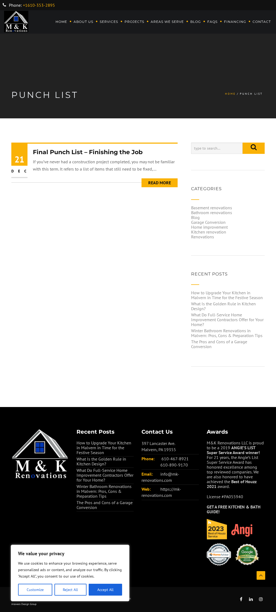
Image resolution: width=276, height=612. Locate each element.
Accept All (105, 589)
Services (109, 22)
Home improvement (209, 227)
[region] (70, 573)
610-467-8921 (175, 458)
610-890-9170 (174, 465)
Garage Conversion (208, 222)
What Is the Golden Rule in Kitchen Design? (223, 306)
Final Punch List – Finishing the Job (88, 152)
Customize (35, 589)
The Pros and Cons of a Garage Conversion (219, 344)
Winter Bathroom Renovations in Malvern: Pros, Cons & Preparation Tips (227, 333)
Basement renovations (211, 207)
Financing (235, 22)
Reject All (70, 589)
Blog (195, 22)
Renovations (202, 236)
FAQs (212, 22)
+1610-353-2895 (39, 5)
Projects (134, 22)
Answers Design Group (23, 604)
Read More (159, 182)
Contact (262, 22)
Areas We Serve (167, 22)
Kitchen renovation (208, 232)
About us (83, 22)
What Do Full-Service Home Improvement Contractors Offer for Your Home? (227, 319)
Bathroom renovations (211, 212)
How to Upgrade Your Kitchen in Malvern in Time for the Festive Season (227, 295)
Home (61, 22)
